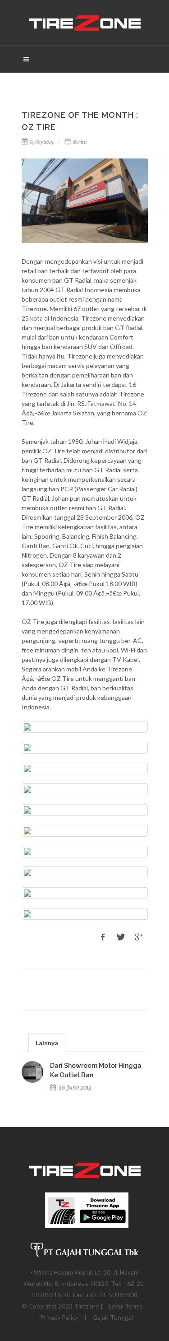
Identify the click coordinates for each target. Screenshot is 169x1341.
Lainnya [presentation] (47, 1043)
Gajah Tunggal (112, 1317)
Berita (79, 142)
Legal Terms (126, 1306)
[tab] (46, 1042)
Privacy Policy (59, 1317)
